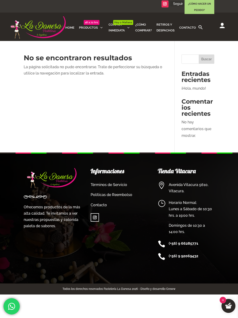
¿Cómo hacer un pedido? (199, 7)
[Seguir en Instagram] (165, 3)
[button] (200, 27)
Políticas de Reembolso (111, 195)
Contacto (99, 205)
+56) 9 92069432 (184, 256)
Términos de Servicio (109, 185)
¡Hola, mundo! (194, 88)
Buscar (206, 59)
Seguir (178, 4)
